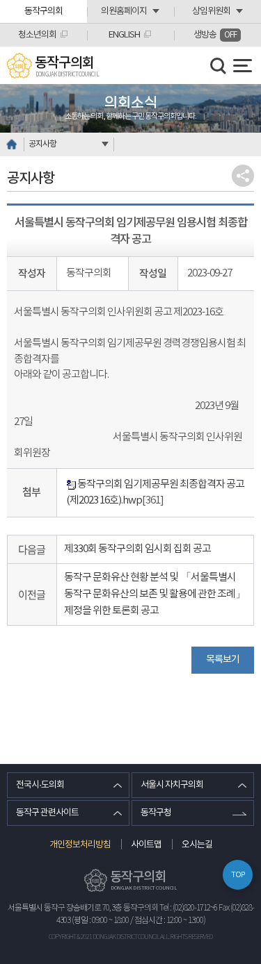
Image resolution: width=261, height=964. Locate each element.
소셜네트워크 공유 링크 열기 (243, 176)
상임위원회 (211, 11)
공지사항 (42, 144)
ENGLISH (124, 35)
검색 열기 (218, 66)
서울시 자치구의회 (172, 785)
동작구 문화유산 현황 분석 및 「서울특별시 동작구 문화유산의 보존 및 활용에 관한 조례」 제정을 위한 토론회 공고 (154, 594)
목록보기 (222, 659)
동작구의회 (43, 11)
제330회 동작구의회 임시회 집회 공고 (137, 549)
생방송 (215, 35)
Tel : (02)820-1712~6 (188, 908)
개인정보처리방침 (80, 845)
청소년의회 (37, 35)
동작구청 (156, 813)
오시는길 (197, 845)
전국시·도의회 (40, 785)
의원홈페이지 (124, 11)
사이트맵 (146, 845)
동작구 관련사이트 (47, 813)
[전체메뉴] (242, 65)
